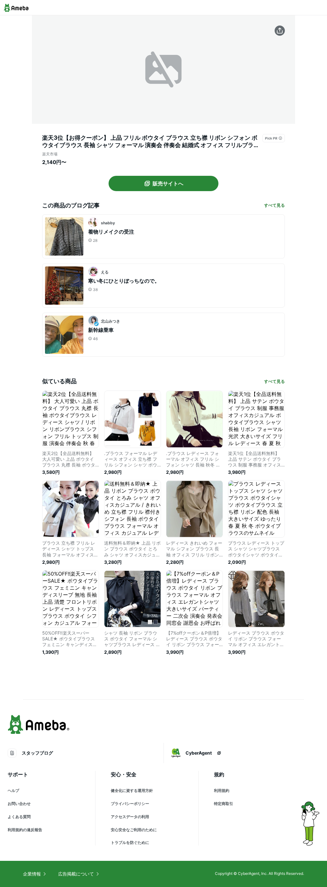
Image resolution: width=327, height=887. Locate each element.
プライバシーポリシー (130, 803)
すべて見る (274, 205)
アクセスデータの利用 (130, 816)
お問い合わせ (19, 803)
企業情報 (32, 873)
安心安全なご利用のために (134, 829)
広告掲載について (76, 873)
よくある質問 (19, 816)
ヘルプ (13, 790)
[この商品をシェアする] (280, 31)
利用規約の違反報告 (25, 829)
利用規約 (221, 790)
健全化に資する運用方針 (132, 790)
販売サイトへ (168, 183)
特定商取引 (223, 803)
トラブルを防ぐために (130, 842)
